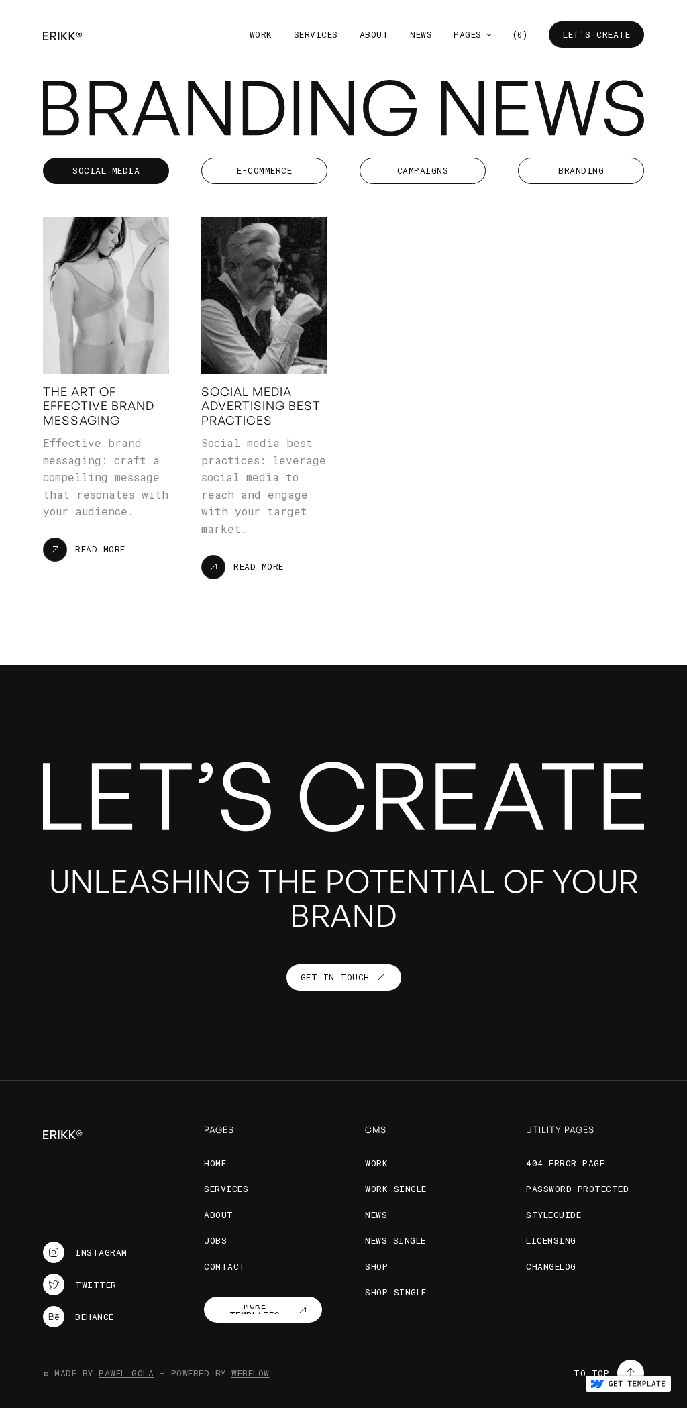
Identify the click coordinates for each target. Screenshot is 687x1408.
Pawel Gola (126, 1373)
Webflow (250, 1373)
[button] (472, 35)
